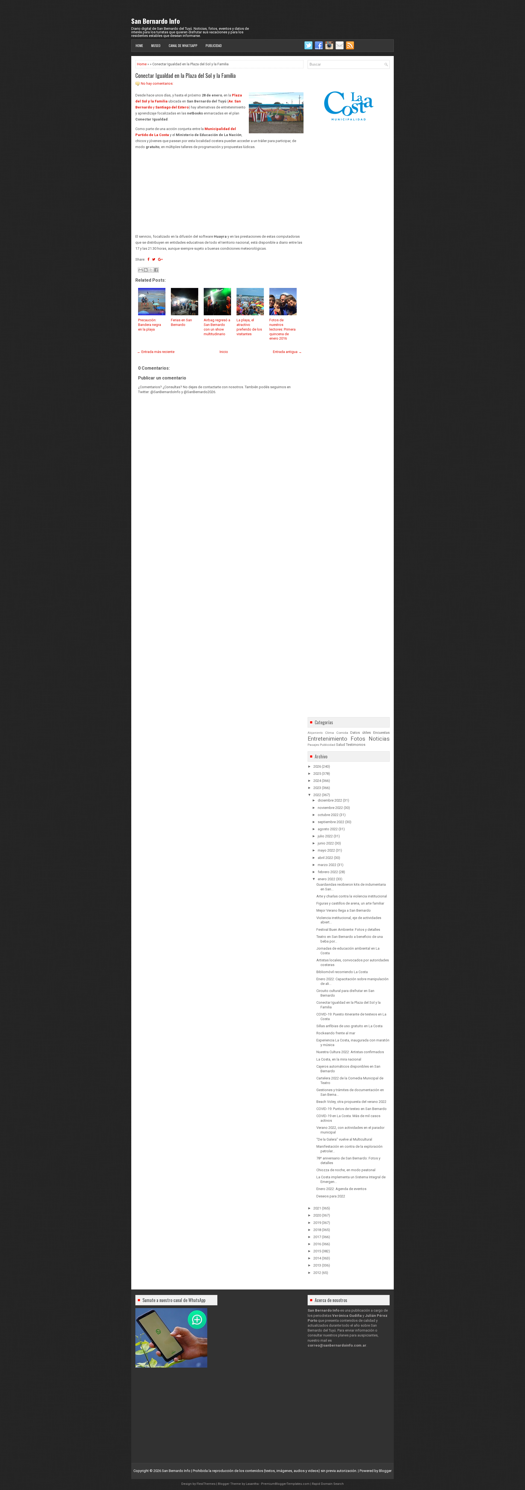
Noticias (379, 738)
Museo (156, 45)
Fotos (358, 738)
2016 (317, 1244)
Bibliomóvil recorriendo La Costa (342, 972)
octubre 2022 (328, 815)
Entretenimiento (327, 738)
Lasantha (252, 1484)
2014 (317, 1258)
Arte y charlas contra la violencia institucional (351, 896)
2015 (317, 1251)
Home (139, 45)
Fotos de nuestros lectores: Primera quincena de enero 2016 (282, 329)
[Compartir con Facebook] (156, 270)
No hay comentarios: (157, 83)
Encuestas (381, 733)
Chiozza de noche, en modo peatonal (345, 1170)
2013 (317, 1265)
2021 (317, 1208)
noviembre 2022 (330, 808)
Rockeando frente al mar (335, 1033)
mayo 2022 (326, 850)
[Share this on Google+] (160, 259)
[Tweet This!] (154, 259)
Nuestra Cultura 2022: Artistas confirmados (350, 1052)
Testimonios (355, 745)
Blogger (385, 1471)
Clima (329, 733)
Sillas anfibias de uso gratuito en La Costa (349, 1026)
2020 (317, 1215)
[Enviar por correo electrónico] (140, 270)
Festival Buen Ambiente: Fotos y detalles (348, 929)
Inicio (224, 352)
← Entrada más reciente (155, 352)
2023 (317, 788)
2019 (317, 1223)
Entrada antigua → (287, 352)
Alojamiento (315, 733)
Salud (340, 745)
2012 (317, 1273)
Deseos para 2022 (330, 1196)
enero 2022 (326, 879)
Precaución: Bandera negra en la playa (149, 324)
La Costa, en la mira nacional (338, 1059)
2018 (317, 1230)
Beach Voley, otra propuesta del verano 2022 (351, 1102)
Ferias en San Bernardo (181, 322)
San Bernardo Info (155, 21)
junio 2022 (326, 843)
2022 (317, 795)
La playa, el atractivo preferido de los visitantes (249, 327)
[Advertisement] (219, 192)
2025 (317, 773)
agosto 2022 (328, 829)
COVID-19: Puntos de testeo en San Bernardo (351, 1109)
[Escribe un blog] (145, 270)
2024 (317, 781)
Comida (342, 733)
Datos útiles (360, 733)
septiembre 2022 (331, 822)
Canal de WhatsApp (183, 45)
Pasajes (313, 745)
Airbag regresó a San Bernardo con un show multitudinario (217, 327)
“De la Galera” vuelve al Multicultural (344, 1139)
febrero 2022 (328, 872)
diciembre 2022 (330, 800)
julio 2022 (325, 836)
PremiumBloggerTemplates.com (285, 1484)
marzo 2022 (327, 865)
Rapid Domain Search (328, 1484)
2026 (317, 766)
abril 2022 (325, 858)
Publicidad (214, 45)
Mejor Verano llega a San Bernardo (343, 910)
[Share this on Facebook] (148, 259)
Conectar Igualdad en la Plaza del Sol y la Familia (185, 75)
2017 (317, 1237)
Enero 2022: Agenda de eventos (341, 1189)
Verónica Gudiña (347, 1316)
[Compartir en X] (151, 270)
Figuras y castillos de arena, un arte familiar (350, 903)
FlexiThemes (206, 1484)
